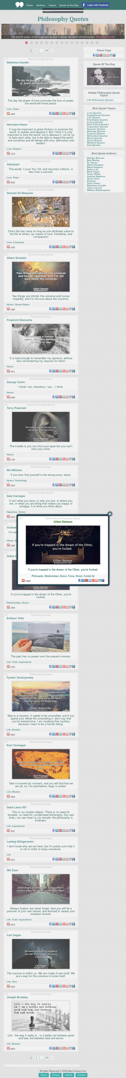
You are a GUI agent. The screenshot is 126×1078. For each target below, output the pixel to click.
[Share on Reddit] (99, 580)
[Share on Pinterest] (93, 580)
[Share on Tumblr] (102, 580)
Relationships (52, 576)
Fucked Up (89, 576)
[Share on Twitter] (83, 580)
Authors (40, 5)
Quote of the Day (68, 5)
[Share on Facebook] (79, 580)
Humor (63, 576)
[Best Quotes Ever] (19, 4)
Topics (52, 5)
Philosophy (37, 576)
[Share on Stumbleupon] (96, 580)
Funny (71, 576)
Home (30, 5)
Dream (79, 576)
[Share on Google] (86, 580)
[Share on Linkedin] (89, 580)
